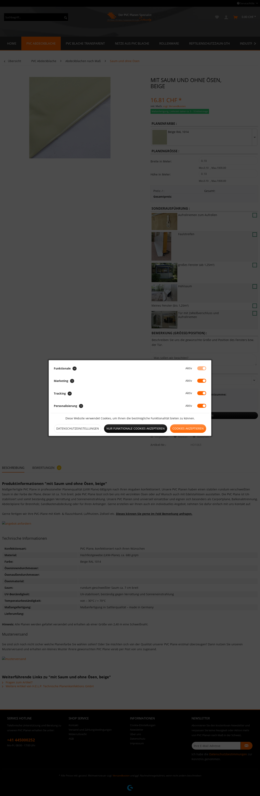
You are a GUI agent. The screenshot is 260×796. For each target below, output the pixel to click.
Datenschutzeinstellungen (77, 428)
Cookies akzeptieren (188, 428)
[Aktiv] (201, 368)
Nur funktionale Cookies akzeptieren (135, 428)
